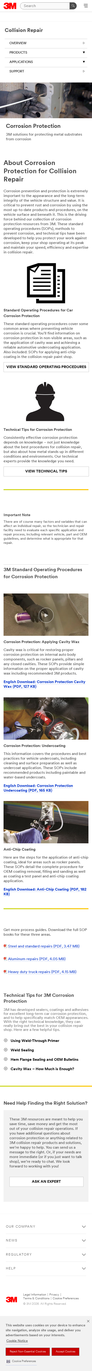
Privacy (54, 1294)
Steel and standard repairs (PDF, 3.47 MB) (43, 946)
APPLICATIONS (21, 62)
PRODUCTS (18, 53)
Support (16, 71)
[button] (21, 1361)
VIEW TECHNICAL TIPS (46, 471)
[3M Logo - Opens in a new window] (10, 5)
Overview (17, 43)
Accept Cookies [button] (65, 1351)
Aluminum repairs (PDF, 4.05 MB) (37, 959)
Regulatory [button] (19, 1255)
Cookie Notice (17, 1341)
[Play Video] (46, 615)
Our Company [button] (21, 1227)
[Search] (73, 5)
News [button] (11, 1240)
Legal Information (34, 1294)
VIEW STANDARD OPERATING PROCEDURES (46, 367)
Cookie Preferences (66, 1298)
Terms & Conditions (36, 1298)
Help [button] (11, 1268)
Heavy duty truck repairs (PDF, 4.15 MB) (42, 972)
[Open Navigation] (86, 6)
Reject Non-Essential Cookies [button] (28, 1351)
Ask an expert (46, 1182)
